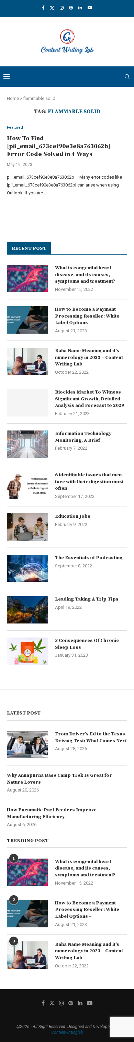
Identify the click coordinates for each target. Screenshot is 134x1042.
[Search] (127, 77)
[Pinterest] (71, 7)
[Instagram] (62, 7)
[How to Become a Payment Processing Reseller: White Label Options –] (27, 320)
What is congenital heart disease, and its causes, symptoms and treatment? (85, 274)
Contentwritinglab (67, 1032)
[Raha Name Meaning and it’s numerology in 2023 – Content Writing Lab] (27, 361)
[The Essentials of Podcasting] (27, 568)
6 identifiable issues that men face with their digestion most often (89, 481)
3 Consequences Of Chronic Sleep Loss (87, 644)
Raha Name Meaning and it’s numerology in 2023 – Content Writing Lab (89, 357)
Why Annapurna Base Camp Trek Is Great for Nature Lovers (59, 778)
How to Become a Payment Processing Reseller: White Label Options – (87, 316)
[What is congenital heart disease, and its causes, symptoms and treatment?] (27, 278)
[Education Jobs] (27, 527)
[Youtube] (90, 7)
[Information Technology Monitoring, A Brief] (27, 444)
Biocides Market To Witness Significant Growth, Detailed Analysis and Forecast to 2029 (89, 399)
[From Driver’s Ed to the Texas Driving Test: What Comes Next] (27, 744)
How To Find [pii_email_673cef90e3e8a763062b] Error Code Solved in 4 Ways (58, 146)
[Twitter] (52, 8)
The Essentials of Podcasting (89, 558)
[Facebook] (43, 7)
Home (13, 98)
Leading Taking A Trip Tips (87, 599)
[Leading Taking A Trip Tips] (27, 609)
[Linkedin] (80, 7)
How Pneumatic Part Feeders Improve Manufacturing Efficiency (52, 813)
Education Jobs (72, 516)
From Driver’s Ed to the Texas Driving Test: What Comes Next (91, 737)
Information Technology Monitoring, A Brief (83, 436)
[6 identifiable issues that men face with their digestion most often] (27, 485)
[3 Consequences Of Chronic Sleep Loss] (27, 651)
